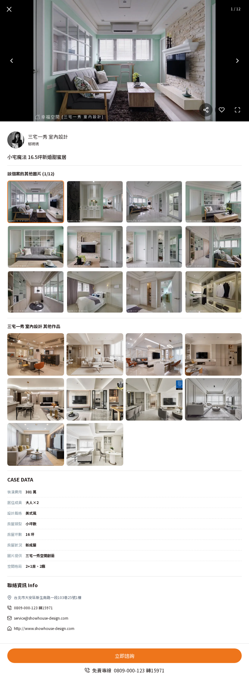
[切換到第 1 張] (35, 202)
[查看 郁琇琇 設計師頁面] (15, 139)
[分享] (206, 110)
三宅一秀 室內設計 (48, 136)
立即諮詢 (124, 655)
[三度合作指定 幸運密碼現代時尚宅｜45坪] (35, 399)
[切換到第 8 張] (213, 246)
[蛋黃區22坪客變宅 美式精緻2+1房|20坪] (95, 444)
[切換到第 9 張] (35, 292)
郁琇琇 (33, 143)
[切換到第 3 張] (154, 202)
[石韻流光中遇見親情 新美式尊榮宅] (154, 354)
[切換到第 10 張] (95, 292)
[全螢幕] (237, 110)
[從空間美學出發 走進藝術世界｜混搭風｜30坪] (35, 354)
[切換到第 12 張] (213, 292)
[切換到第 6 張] (95, 246)
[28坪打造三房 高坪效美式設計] (213, 399)
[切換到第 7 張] (154, 246)
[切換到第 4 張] (213, 202)
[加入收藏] (221, 110)
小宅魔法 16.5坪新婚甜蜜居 (37, 157)
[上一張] (11, 60)
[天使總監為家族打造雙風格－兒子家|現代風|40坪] (95, 399)
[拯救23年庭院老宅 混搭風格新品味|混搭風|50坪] (35, 444)
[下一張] (237, 60)
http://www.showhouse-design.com (44, 628)
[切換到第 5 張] (35, 246)
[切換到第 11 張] (154, 292)
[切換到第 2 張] (95, 202)
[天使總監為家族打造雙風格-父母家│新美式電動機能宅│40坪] (154, 399)
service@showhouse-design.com (41, 618)
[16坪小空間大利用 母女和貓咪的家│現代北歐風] (213, 354)
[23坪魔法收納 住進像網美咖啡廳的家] (95, 354)
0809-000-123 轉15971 (33, 607)
